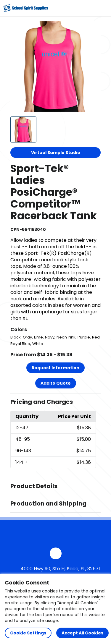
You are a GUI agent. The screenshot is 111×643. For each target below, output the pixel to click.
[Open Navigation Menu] (100, 8)
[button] (55, 402)
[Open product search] (88, 8)
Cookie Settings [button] (28, 633)
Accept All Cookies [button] (82, 633)
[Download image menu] (93, 29)
